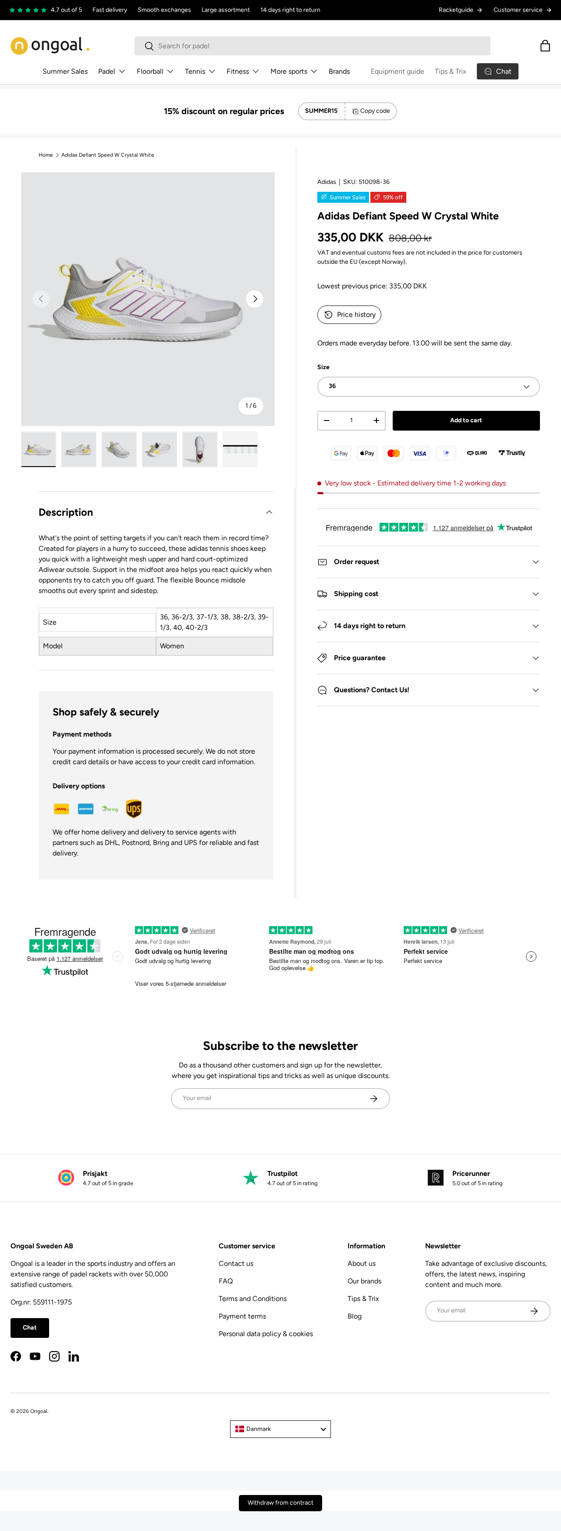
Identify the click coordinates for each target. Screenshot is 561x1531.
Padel (106, 71)
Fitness (238, 71)
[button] (545, 45)
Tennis (195, 71)
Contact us (236, 1263)
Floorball (150, 71)
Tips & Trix (450, 71)
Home (46, 155)
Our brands (364, 1281)
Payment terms (242, 1316)
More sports (288, 71)
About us (362, 1263)
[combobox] (313, 45)
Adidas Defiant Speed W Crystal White (107, 155)
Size (323, 367)
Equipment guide (397, 71)
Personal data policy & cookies (266, 1334)
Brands (339, 71)
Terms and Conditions (253, 1298)
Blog (355, 1316)
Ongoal (38, 1411)
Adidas (326, 182)
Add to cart (466, 420)
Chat (30, 1327)
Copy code (375, 111)
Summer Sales (65, 71)
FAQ (226, 1281)
